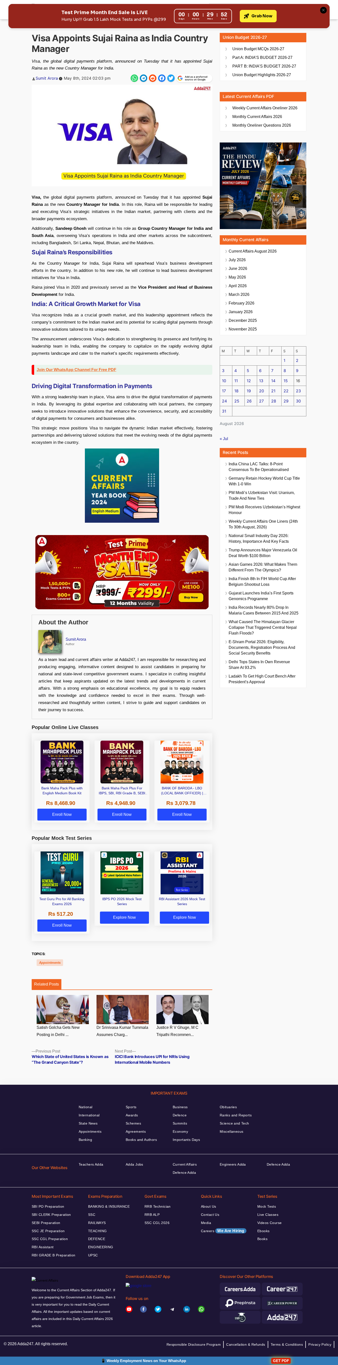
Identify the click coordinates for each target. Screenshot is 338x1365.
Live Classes (267, 1215)
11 (236, 380)
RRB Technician (158, 1206)
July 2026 (237, 260)
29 (286, 401)
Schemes (133, 1123)
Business (180, 1107)
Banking (85, 1140)
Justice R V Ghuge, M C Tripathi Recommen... (177, 1031)
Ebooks (263, 1231)
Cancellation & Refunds (245, 1344)
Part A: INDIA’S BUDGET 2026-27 (262, 57)
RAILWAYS (97, 1223)
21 (273, 390)
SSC (91, 1215)
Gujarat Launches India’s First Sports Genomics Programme (261, 596)
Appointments (50, 963)
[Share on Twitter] (171, 78)
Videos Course (269, 1223)
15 (286, 380)
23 (298, 390)
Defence (180, 1115)
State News (88, 1123)
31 (224, 411)
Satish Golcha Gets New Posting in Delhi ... (58, 1031)
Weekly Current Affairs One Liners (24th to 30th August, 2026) (263, 524)
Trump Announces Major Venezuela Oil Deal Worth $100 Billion (263, 553)
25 (236, 401)
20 (261, 390)
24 (224, 401)
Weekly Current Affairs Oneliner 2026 (264, 108)
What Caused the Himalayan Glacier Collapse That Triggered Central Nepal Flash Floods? (263, 627)
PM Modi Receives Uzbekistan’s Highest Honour (264, 510)
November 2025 (243, 329)
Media (206, 1223)
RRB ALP (152, 1215)
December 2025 (243, 320)
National (85, 1107)
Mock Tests (266, 1206)
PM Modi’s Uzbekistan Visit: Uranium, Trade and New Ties (262, 495)
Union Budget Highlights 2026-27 (261, 75)
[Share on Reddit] (152, 78)
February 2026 (241, 303)
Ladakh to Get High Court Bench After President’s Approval (262, 679)
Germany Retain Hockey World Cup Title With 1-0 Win (264, 481)
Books (262, 1239)
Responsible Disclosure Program (194, 1344)
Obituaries (228, 1107)
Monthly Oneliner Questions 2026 (261, 125)
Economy (180, 1131)
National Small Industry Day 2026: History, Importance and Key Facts (259, 538)
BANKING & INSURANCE (109, 1206)
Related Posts (46, 984)
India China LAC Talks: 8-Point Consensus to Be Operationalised (259, 467)
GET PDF (281, 1361)
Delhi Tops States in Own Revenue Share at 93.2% (259, 665)
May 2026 (237, 277)
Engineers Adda (233, 1164)
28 (273, 401)
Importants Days (186, 1140)
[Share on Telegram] (143, 78)
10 (224, 380)
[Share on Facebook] (162, 78)
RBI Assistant (42, 1247)
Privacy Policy (319, 1344)
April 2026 (238, 286)
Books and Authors (141, 1140)
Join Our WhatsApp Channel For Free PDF (76, 370)
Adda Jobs (134, 1164)
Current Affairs (185, 1164)
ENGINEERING (100, 1247)
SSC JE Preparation (48, 1231)
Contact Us (210, 1215)
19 (249, 390)
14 (273, 380)
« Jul (224, 439)
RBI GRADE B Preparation (53, 1255)
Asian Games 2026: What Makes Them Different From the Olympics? (263, 567)
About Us (208, 1206)
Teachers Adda (91, 1164)
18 (236, 390)
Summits (180, 1123)
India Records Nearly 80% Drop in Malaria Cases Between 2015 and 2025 (263, 610)
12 (249, 380)
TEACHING (97, 1231)
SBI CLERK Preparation (51, 1215)
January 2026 (241, 312)
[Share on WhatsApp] (134, 78)
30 (298, 401)
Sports (131, 1107)
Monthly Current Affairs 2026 (257, 117)
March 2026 (239, 294)
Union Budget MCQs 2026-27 (258, 49)
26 (249, 401)
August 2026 (253, 251)
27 (261, 401)
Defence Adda (184, 1173)
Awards (132, 1115)
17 (224, 390)
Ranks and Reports (236, 1115)
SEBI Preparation (46, 1223)
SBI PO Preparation (48, 1206)
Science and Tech (234, 1123)
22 (286, 390)
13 (261, 380)
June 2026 (238, 268)
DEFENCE (96, 1239)
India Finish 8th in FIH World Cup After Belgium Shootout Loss (262, 582)
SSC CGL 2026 (157, 1223)
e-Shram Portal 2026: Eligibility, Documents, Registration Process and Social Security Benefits (262, 647)
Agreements (136, 1131)
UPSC (93, 1255)
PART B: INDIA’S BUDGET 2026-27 (264, 66)
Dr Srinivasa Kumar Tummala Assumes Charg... (122, 1031)
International (89, 1115)
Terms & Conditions (287, 1344)
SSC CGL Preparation (50, 1239)
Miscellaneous (231, 1131)
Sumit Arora (47, 78)
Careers (222, 1231)
